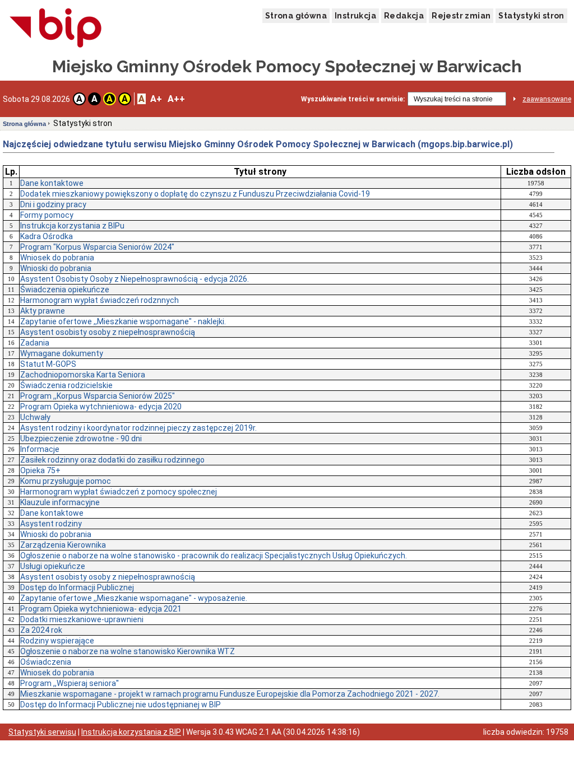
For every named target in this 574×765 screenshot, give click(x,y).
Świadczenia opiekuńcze (64, 289)
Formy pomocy (46, 215)
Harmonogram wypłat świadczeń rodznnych (99, 300)
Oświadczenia (45, 661)
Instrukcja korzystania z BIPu (72, 225)
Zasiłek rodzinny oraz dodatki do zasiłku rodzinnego (112, 459)
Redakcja (404, 15)
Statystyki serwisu (42, 731)
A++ (176, 99)
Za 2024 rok (41, 630)
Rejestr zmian (461, 15)
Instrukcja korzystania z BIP (131, 731)
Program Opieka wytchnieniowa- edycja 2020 (101, 406)
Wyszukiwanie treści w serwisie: (353, 99)
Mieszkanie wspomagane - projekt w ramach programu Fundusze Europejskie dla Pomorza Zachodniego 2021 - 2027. (229, 693)
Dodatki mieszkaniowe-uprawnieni (82, 619)
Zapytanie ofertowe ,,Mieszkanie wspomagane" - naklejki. (123, 321)
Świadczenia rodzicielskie (66, 385)
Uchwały (35, 417)
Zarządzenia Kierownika (63, 544)
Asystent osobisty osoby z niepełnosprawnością (107, 332)
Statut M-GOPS (48, 364)
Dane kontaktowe (52, 183)
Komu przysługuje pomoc (65, 481)
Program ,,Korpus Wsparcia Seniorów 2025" (97, 395)
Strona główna (296, 15)
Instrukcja (355, 15)
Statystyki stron (531, 15)
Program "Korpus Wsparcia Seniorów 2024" (97, 246)
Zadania (34, 342)
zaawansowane (546, 99)
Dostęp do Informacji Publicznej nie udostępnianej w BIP (120, 704)
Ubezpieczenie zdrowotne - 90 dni (81, 438)
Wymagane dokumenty (61, 353)
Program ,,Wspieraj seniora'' (69, 683)
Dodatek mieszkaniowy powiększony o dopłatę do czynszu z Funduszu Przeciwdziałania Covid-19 (195, 193)
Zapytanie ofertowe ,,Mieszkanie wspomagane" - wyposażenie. (133, 598)
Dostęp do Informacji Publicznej (77, 587)
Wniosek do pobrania (57, 257)
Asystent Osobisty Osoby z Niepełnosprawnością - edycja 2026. (134, 278)
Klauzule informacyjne (60, 502)
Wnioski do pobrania (55, 268)
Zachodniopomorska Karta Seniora (82, 374)
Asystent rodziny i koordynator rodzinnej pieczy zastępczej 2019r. (138, 427)
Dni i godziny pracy (53, 204)
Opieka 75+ (40, 470)
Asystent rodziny (51, 523)
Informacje (39, 449)
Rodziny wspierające (57, 640)
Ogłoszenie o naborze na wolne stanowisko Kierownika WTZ (127, 651)
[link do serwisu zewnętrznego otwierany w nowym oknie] (56, 28)
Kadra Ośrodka (46, 236)
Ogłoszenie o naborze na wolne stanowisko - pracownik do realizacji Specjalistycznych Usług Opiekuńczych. (213, 555)
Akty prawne (42, 310)
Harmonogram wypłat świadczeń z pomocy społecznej (118, 491)
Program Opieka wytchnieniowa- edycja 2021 (101, 608)
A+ (156, 99)
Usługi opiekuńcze (52, 566)
